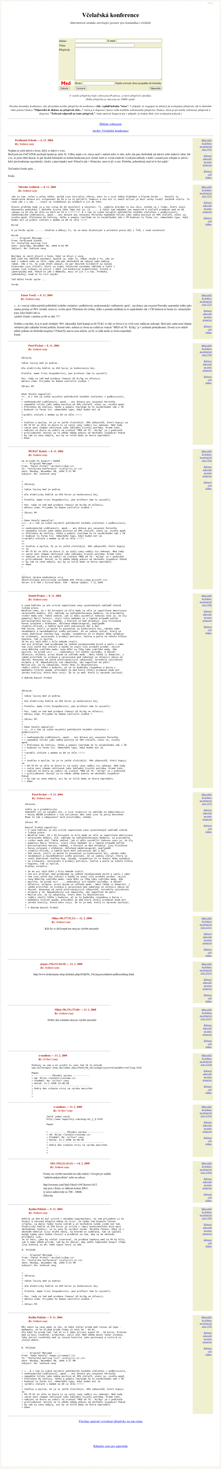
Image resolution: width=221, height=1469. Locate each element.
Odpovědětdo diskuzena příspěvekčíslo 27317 (206, 1014)
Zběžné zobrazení (110, 124)
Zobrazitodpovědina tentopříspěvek (207, 160)
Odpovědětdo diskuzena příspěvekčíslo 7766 (206, 600)
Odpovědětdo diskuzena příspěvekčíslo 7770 (206, 1322)
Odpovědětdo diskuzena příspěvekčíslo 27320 (206, 1060)
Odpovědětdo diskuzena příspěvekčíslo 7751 (206, 191)
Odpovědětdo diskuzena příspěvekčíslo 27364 (206, 1168)
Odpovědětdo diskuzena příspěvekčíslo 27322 (206, 1111)
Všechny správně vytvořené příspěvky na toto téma (110, 1421)
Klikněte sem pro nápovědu (110, 1446)
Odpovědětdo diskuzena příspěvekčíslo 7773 (206, 799)
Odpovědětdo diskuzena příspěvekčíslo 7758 (206, 350)
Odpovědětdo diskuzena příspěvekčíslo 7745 (206, 145)
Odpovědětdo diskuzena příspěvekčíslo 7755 (206, 300)
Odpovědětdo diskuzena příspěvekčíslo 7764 (206, 456)
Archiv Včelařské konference (110, 130)
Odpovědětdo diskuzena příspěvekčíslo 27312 (206, 968)
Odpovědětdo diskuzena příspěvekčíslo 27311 (206, 923)
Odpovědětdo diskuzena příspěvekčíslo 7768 (206, 1213)
